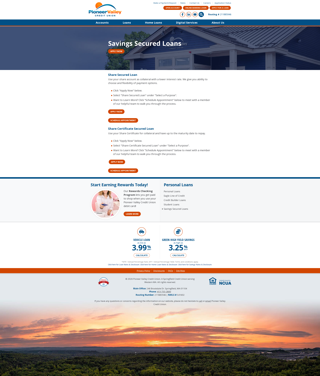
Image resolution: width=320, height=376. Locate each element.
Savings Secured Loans (176, 208)
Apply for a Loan (220, 8)
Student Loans (171, 204)
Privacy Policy (143, 270)
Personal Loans (172, 191)
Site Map (180, 270)
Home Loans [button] (153, 22)
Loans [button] (127, 22)
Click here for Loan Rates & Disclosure (123, 264)
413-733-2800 (164, 291)
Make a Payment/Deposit (164, 3)
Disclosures (159, 270)
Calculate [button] (142, 255)
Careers (207, 3)
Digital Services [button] (187, 22)
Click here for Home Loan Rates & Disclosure (158, 264)
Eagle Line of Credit (174, 195)
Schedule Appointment (123, 120)
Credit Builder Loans (175, 200)
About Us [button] (218, 22)
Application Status (223, 3)
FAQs (170, 270)
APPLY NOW (116, 51)
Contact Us (194, 3)
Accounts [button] (102, 22)
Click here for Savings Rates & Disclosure (195, 264)
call (200, 301)
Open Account (173, 8)
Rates (183, 3)
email (208, 301)
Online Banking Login (195, 8)
